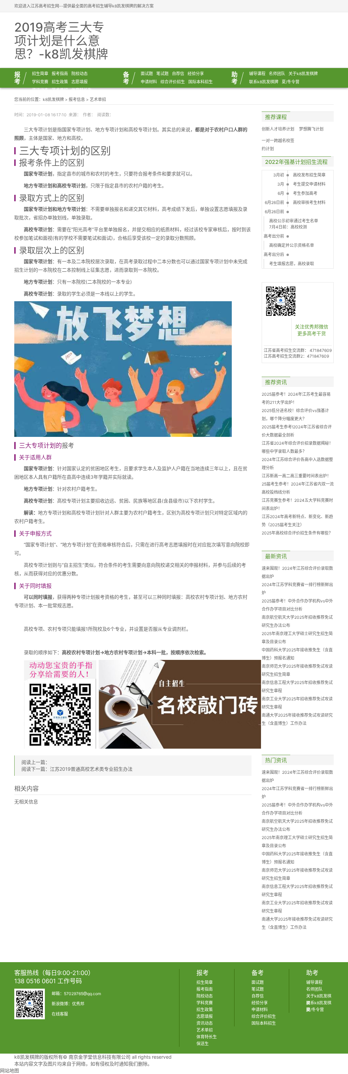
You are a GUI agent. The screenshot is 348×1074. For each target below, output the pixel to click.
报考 (27, 163)
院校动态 (79, 73)
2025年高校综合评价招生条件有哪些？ (297, 532)
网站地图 (9, 1070)
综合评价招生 (172, 81)
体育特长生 (81, 89)
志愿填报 (79, 81)
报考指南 (60, 73)
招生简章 (40, 73)
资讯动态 (40, 89)
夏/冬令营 (290, 81)
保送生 (202, 1043)
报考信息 (77, 99)
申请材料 (149, 81)
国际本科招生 (200, 81)
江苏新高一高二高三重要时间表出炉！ (296, 475)
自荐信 (178, 73)
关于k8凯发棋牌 (303, 73)
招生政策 (60, 81)
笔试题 (162, 73)
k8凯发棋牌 (53, 99)
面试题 (147, 73)
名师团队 (277, 73)
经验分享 (196, 73)
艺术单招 (60, 89)
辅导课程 (257, 73)
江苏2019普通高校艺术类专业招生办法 (91, 769)
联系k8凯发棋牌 (263, 81)
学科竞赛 (40, 81)
